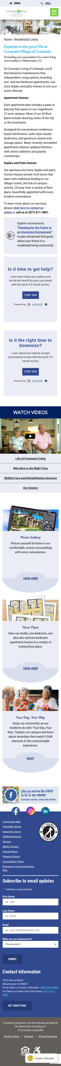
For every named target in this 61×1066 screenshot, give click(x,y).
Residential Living (26, 39)
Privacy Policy (11, 1036)
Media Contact (11, 846)
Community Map (11, 821)
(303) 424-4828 (49, 987)
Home (8, 39)
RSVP (30, 758)
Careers (7, 841)
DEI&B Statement (12, 836)
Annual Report (10, 851)
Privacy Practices (47, 1036)
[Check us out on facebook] (16, 811)
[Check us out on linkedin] (45, 811)
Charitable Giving (12, 826)
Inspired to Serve (12, 831)
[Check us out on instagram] (30, 811)
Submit (12, 959)
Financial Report (11, 856)
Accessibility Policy (13, 861)
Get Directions (17, 1005)
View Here (30, 578)
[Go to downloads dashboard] (11, 235)
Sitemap (28, 1036)
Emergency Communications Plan (18, 868)
